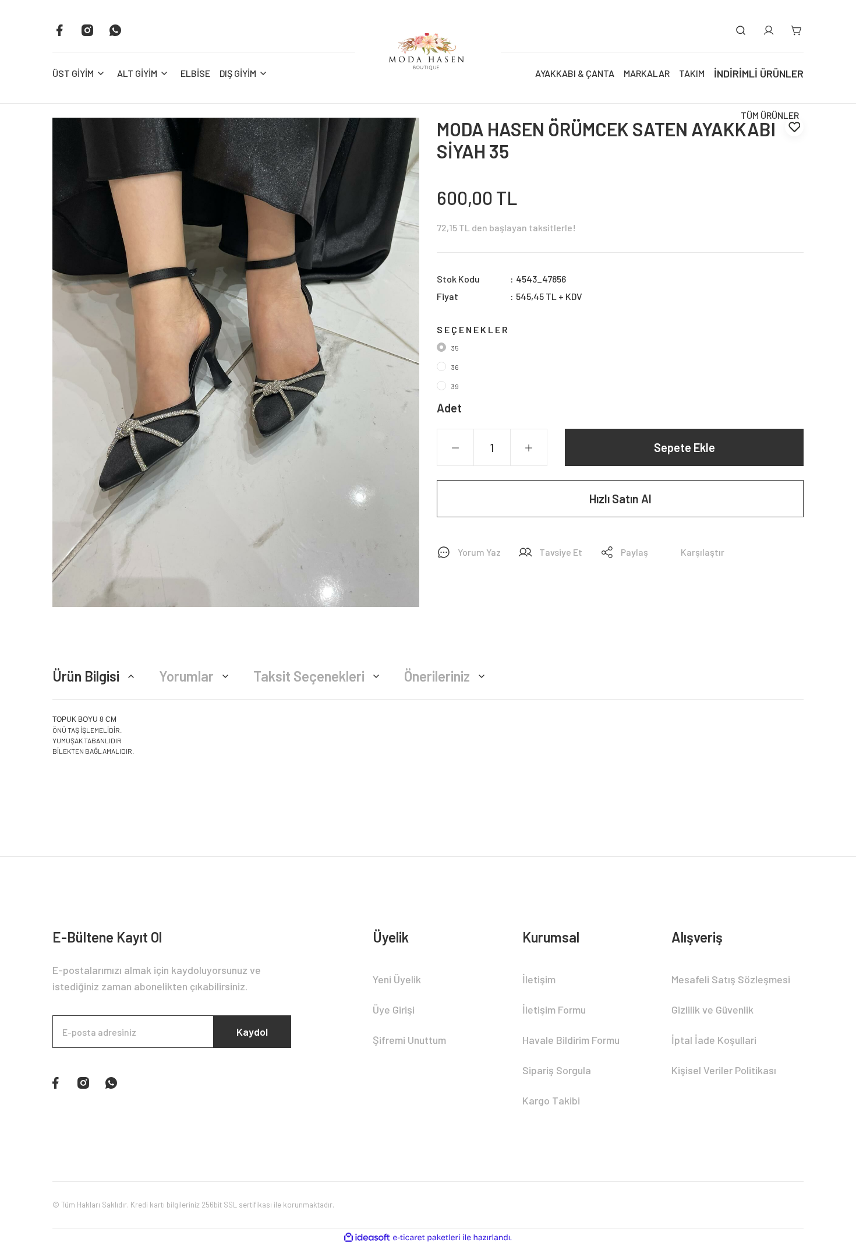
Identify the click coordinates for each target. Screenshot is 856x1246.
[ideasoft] (367, 1237)
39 (455, 386)
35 (455, 348)
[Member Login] (769, 30)
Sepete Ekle (684, 447)
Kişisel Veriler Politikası (723, 1070)
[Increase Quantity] (529, 448)
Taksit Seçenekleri (309, 676)
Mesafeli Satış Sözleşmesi (730, 979)
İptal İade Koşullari (713, 1039)
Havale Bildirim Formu (571, 1039)
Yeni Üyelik (397, 979)
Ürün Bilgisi (85, 676)
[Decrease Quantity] (455, 448)
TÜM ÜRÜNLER (770, 115)
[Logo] (428, 51)
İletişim (539, 979)
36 (455, 367)
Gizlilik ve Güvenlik (712, 1009)
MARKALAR (647, 73)
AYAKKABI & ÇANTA (574, 73)
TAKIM (692, 73)
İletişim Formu (554, 1009)
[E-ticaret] (426, 1237)
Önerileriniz (437, 676)
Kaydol (252, 1031)
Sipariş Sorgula (556, 1070)
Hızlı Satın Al (620, 499)
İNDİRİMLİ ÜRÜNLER (759, 73)
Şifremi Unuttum (409, 1039)
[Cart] (797, 30)
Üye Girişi (394, 1009)
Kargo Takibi (551, 1100)
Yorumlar (186, 676)
